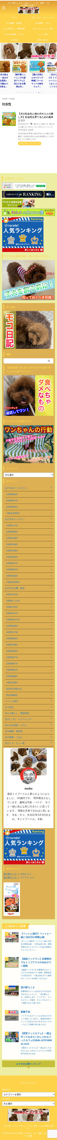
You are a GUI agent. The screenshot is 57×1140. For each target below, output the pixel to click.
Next (54, 76)
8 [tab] (36, 92)
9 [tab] (38, 92)
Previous (2, 76)
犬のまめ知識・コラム (14, 34)
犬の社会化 (22, 130)
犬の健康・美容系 (14, 23)
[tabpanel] (23, 75)
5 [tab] (27, 92)
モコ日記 (14, 40)
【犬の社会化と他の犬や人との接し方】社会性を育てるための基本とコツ (35, 117)
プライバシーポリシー (28, 1083)
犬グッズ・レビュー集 (42, 28)
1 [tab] (16, 92)
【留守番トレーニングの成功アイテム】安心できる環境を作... (6, 80)
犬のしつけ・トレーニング (42, 17)
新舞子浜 (25, 1011)
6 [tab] (30, 92)
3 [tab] (22, 92)
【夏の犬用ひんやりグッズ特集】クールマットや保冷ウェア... (23, 80)
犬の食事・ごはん (42, 23)
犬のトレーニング (45, 127)
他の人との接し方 (41, 124)
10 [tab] (41, 92)
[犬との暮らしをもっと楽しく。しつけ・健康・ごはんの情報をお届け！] (28, 11)
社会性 (30, 130)
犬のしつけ (32, 127)
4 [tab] (25, 92)
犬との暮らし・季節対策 (14, 28)
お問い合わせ (43, 40)
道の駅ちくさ (10, 874)
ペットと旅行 (43, 34)
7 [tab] (33, 92)
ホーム (14, 17)
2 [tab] (19, 92)
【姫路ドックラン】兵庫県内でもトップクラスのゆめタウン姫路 (36, 962)
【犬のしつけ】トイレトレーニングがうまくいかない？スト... (40, 80)
